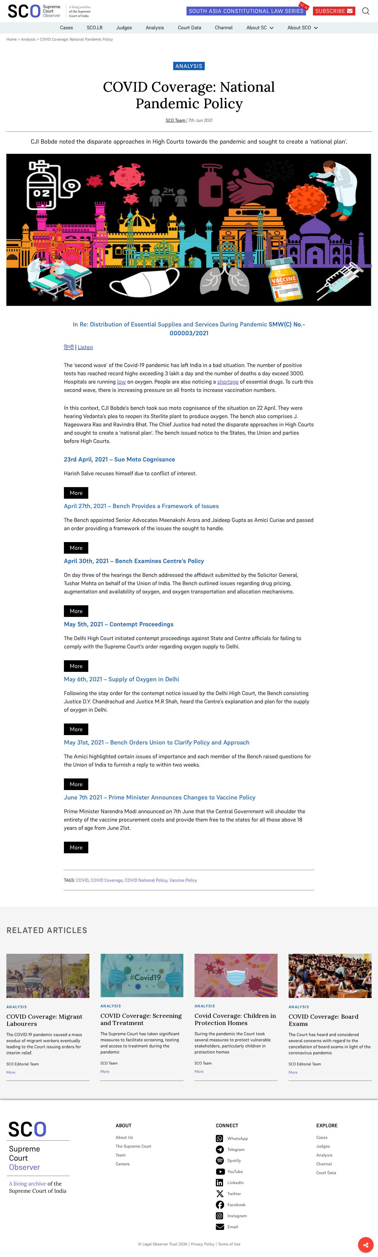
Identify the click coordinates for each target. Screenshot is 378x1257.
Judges (124, 27)
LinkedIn (235, 1182)
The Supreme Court (133, 1146)
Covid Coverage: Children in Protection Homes (235, 1019)
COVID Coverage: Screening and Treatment (141, 1019)
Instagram (237, 1215)
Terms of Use (229, 1244)
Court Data (189, 27)
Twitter (234, 1193)
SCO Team (175, 120)
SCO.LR (94, 27)
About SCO (299, 27)
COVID (82, 880)
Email (232, 1226)
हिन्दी (69, 347)
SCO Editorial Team (22, 1063)
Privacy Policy (202, 1244)
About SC (257, 27)
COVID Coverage (107, 880)
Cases (66, 27)
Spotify (234, 1160)
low (121, 381)
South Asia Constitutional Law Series (246, 11)
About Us (124, 1137)
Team (121, 1155)
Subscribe (331, 11)
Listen (85, 347)
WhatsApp (237, 1138)
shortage (228, 381)
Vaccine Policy (183, 880)
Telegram (236, 1149)
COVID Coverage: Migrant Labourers (44, 1020)
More (76, 493)
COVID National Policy (146, 880)
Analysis (155, 27)
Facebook (236, 1204)
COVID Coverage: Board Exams (323, 1020)
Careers (123, 1163)
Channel (224, 27)
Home (11, 39)
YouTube (235, 1171)
